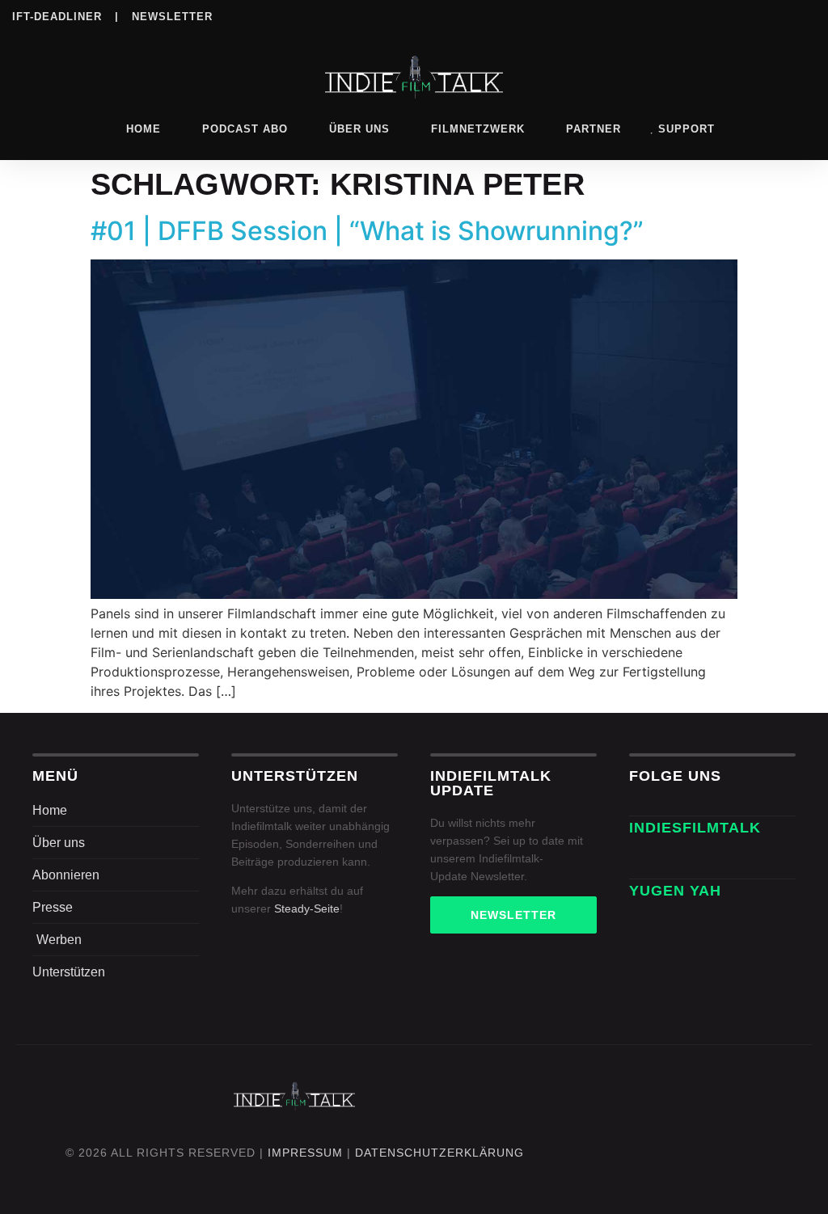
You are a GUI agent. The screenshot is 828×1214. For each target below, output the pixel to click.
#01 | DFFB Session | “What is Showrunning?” (367, 231)
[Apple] (739, 15)
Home (143, 129)
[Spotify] (705, 15)
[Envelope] (647, 861)
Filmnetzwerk (478, 129)
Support (686, 129)
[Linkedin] (672, 15)
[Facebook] (606, 15)
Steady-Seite (307, 908)
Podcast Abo (245, 129)
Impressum (305, 1152)
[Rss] (772, 15)
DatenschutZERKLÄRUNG (439, 1152)
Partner (593, 129)
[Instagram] (639, 15)
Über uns (359, 129)
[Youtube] (805, 15)
